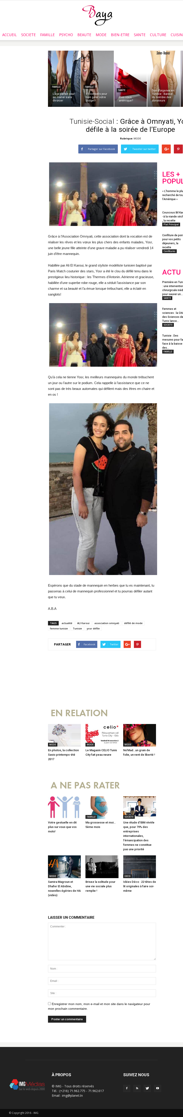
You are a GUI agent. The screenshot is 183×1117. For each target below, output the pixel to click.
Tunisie (77, 628)
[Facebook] (126, 1088)
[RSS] (137, 1088)
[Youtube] (157, 1088)
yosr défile (93, 628)
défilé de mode (133, 623)
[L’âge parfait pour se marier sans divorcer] (64, 79)
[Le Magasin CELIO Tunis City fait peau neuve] (101, 735)
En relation (79, 713)
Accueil (9, 34)
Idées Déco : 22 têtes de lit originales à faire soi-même (139, 886)
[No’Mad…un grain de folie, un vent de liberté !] (139, 735)
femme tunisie (59, 628)
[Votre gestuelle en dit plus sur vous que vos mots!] (64, 807)
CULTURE (158, 34)
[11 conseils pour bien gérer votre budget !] (97, 79)
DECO (128, 876)
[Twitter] (147, 1088)
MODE (101, 34)
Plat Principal (171, 224)
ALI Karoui (83, 623)
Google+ (171, 405)
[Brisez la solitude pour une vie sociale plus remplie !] (101, 866)
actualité (67, 623)
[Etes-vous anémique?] (130, 79)
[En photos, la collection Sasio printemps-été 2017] (64, 735)
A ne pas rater (85, 785)
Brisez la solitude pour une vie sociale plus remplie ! (100, 886)
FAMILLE (47, 34)
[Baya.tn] (97, 15)
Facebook (170, 387)
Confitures (169, 251)
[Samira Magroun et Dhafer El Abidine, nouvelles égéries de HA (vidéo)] (64, 866)
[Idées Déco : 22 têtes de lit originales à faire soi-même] (139, 866)
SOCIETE (28, 34)
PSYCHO (66, 34)
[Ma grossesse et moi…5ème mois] (101, 807)
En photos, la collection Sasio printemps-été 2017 (63, 755)
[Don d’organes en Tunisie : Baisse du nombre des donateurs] (163, 79)
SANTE (140, 34)
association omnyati (106, 623)
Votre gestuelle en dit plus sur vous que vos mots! (62, 827)
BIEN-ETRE (120, 34)
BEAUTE (84, 34)
